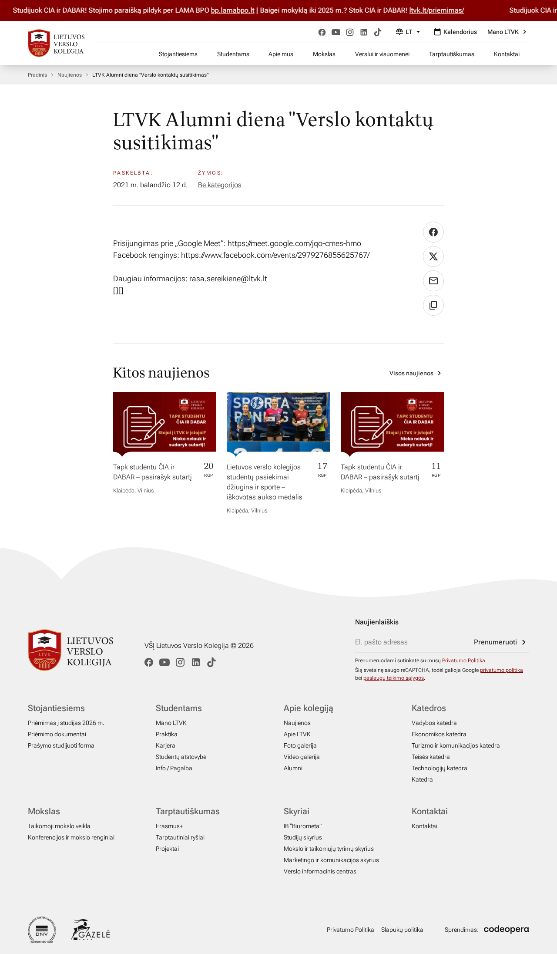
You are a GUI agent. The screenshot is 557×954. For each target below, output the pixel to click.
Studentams (233, 54)
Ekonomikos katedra (439, 734)
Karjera (165, 745)
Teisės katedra (431, 756)
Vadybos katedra (434, 722)
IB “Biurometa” (303, 826)
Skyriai (296, 811)
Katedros (429, 708)
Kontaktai (507, 54)
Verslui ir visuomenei (382, 54)
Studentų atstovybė (181, 756)
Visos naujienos (411, 373)
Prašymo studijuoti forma (61, 745)
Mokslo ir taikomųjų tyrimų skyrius (329, 848)
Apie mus (280, 54)
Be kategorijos (220, 185)
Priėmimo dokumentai (57, 734)
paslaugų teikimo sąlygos (393, 678)
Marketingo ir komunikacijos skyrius (331, 859)
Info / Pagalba (174, 768)
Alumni (293, 768)
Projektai (167, 848)
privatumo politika (501, 670)
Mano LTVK (503, 31)
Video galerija (302, 756)
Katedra (422, 779)
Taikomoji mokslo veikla (59, 826)
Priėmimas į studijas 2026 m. (66, 722)
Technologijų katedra (439, 768)
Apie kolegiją (308, 708)
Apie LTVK (297, 734)
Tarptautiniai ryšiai (180, 837)
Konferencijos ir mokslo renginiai (71, 837)
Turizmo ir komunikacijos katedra (456, 745)
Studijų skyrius (303, 837)
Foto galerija (300, 745)
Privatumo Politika (463, 660)
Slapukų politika (402, 929)
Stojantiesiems (178, 54)
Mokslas (324, 54)
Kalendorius (460, 31)
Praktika (167, 734)
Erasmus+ (169, 826)
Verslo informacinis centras (320, 871)
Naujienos (69, 75)
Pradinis (37, 75)
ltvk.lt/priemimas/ (426, 10)
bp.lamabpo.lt (222, 10)
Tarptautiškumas (451, 54)
